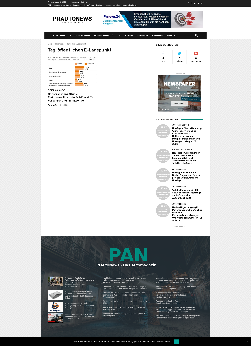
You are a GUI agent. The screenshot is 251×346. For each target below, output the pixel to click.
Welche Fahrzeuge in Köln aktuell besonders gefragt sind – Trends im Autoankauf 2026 (186, 194)
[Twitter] (195, 3)
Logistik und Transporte (183, 149)
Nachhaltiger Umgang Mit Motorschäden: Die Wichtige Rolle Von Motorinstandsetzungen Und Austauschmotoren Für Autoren (187, 214)
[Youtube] (201, 3)
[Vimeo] (198, 3)
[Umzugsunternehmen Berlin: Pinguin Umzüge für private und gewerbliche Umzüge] (163, 175)
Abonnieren (196, 52)
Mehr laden (178, 226)
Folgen (179, 52)
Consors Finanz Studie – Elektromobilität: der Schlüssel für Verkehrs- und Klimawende (71, 97)
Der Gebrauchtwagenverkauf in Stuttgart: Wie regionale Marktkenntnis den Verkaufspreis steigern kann (178, 317)
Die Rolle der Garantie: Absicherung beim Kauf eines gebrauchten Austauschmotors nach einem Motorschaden (124, 295)
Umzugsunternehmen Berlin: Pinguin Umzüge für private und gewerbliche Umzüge (186, 176)
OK (176, 341)
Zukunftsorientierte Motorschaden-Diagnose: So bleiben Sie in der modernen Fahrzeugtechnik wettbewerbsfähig (175, 295)
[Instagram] (191, 3)
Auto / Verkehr (179, 169)
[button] (196, 35)
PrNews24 (52, 105)
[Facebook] (188, 3)
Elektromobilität (56, 90)
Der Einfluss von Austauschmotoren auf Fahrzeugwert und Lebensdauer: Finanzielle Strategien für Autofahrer (125, 288)
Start (50, 44)
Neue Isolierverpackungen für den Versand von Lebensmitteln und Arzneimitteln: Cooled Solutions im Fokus (186, 158)
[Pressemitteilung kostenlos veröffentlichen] (152, 19)
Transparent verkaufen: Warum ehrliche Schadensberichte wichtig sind (172, 302)
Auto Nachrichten (180, 125)
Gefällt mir (163, 52)
